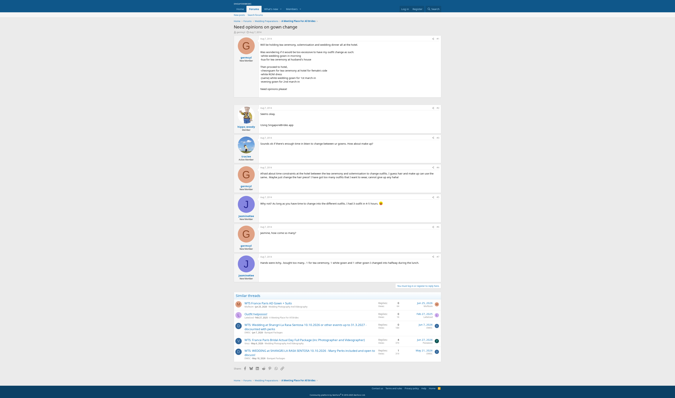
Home (240, 9)
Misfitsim (249, 306)
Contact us (377, 388)
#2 (438, 107)
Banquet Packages (274, 332)
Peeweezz (428, 342)
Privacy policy (412, 388)
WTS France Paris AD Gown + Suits (268, 303)
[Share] (433, 39)
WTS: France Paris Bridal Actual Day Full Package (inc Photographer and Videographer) (305, 340)
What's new (271, 9)
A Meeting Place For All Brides (284, 317)
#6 (438, 226)
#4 (438, 167)
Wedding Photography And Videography (288, 306)
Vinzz (247, 343)
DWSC (248, 332)
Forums (254, 9)
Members (292, 9)
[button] (280, 9)
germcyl (241, 32)
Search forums (255, 15)
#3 (438, 137)
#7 (438, 256)
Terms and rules (393, 388)
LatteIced (249, 317)
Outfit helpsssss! (256, 314)
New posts (239, 15)
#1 (438, 38)
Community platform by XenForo (337, 395)
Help (423, 388)
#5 (438, 197)
